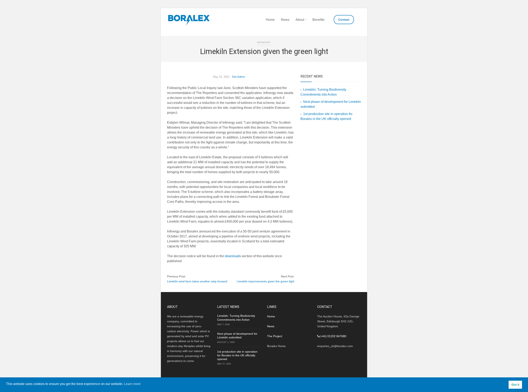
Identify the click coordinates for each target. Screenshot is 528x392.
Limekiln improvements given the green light (265, 281)
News (285, 19)
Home (270, 19)
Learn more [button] (132, 384)
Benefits (318, 19)
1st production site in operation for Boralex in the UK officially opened (237, 355)
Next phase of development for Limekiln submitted (237, 335)
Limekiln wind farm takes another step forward (197, 281)
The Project (274, 336)
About (300, 19)
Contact (343, 19)
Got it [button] (515, 384)
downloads (233, 256)
